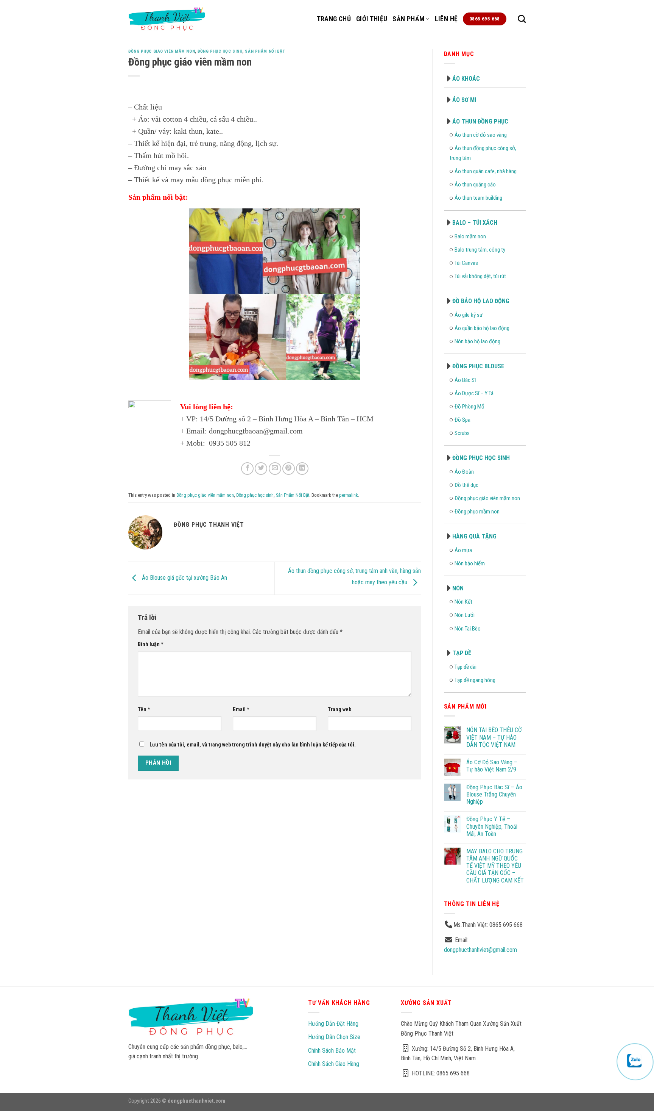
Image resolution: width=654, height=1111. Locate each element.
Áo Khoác (466, 78)
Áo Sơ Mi (464, 99)
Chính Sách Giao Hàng (333, 1063)
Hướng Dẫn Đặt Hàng (333, 1023)
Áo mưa (463, 550)
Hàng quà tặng (474, 536)
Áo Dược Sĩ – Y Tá (474, 393)
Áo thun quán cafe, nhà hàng (486, 171)
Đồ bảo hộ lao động (480, 301)
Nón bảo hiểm (470, 563)
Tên (144, 709)
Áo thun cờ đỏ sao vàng (481, 134)
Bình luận (151, 644)
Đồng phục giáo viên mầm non (161, 51)
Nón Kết (463, 601)
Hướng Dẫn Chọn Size (334, 1037)
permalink (348, 495)
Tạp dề (461, 653)
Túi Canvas (466, 263)
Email (241, 709)
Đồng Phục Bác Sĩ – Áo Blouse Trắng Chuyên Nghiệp (494, 794)
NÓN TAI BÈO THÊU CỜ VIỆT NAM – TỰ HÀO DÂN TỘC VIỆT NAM (494, 737)
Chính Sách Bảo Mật (332, 1050)
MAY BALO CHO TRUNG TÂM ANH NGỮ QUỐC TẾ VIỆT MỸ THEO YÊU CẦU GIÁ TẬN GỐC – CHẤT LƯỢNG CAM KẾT (495, 866)
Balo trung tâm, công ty (480, 249)
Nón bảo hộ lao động (477, 341)
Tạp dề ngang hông (475, 680)
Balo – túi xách (474, 222)
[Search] (522, 18)
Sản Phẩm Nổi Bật (265, 51)
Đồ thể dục (466, 485)
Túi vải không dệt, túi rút (480, 276)
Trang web (339, 709)
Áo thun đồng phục (480, 121)
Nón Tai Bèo (468, 628)
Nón (458, 588)
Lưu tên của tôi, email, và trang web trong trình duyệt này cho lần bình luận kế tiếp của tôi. (252, 745)
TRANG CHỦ (334, 19)
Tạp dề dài (465, 666)
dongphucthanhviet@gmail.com (480, 949)
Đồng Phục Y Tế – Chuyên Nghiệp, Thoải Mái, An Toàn (491, 826)
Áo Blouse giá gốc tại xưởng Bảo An (183, 577)
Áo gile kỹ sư (469, 314)
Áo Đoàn (464, 471)
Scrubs (462, 433)
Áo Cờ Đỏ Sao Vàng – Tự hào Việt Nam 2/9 (491, 766)
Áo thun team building (478, 197)
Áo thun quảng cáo (475, 184)
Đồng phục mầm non (477, 511)
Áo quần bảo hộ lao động (482, 328)
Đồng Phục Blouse (478, 366)
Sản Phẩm (408, 19)
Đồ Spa (462, 419)
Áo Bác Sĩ (465, 380)
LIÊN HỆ (446, 19)
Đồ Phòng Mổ (469, 406)
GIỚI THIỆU (372, 19)
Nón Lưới (465, 615)
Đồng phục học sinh (220, 51)
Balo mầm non (470, 236)
